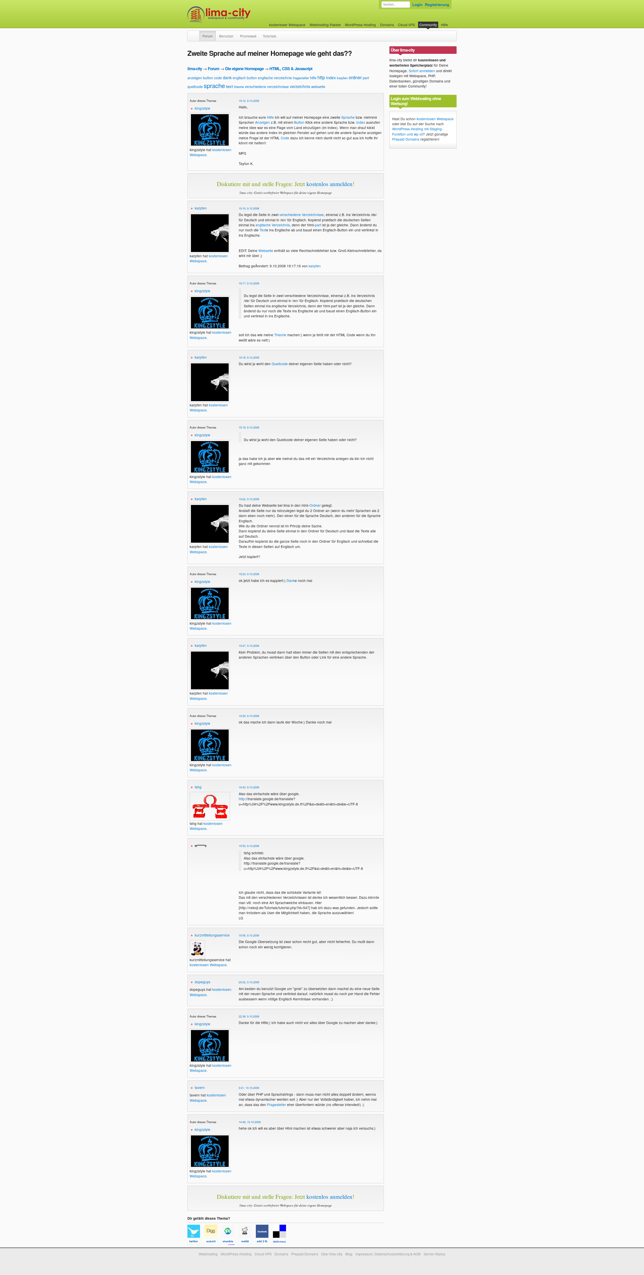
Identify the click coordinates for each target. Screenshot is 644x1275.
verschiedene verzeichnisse (267, 86)
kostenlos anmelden (329, 184)
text (229, 86)
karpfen (342, 77)
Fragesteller (276, 1104)
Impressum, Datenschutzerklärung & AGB (388, 1253)
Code (285, 137)
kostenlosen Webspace (206, 826)
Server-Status (434, 1253)
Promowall (248, 35)
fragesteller (301, 77)
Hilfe (444, 24)
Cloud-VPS (406, 24)
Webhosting (208, 1253)
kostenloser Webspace (287, 24)
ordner (355, 77)
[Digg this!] (213, 1242)
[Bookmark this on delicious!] (281, 1242)
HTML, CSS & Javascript (290, 68)
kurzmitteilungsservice (212, 935)
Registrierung (437, 4)
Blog (348, 1253)
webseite (318, 86)
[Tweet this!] (196, 1242)
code (218, 77)
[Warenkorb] (452, 22)
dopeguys (202, 981)
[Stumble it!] (230, 1242)
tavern (200, 1087)
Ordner (315, 505)
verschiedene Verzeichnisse (301, 214)
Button (299, 122)
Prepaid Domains (405, 139)
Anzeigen (262, 122)
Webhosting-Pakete (325, 24)
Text (263, 229)
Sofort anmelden (422, 70)
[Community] (196, 33)
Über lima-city (331, 1253)
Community (428, 24)
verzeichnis (300, 86)
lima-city (194, 68)
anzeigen (194, 77)
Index (360, 122)
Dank (291, 580)
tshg (198, 786)
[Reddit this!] (247, 1242)
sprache (214, 85)
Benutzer (226, 35)
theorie (239, 86)
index (331, 77)
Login (417, 4)
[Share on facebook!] (264, 1242)
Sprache (348, 117)
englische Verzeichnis (273, 224)
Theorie (280, 334)
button (208, 77)
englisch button (245, 77)
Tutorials (269, 35)
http (321, 77)
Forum (208, 35)
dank (227, 77)
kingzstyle (202, 108)
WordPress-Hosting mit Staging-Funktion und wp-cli (417, 131)
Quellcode (280, 363)
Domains (387, 24)
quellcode (195, 86)
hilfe (313, 77)
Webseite (265, 250)
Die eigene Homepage (244, 68)
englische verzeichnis (275, 77)
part (366, 77)
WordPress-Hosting (360, 24)
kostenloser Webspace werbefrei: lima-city (237, 14)
